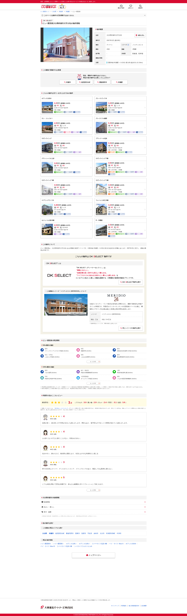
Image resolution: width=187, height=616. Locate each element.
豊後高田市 (103, 82)
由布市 (96, 533)
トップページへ (95, 555)
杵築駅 (68, 11)
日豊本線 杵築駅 (113, 62)
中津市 (119, 533)
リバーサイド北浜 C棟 (64, 546)
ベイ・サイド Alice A (116, 543)
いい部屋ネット (45, 11)
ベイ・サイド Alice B (47, 546)
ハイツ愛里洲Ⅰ (58, 543)
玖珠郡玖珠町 (110, 533)
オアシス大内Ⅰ (71, 543)
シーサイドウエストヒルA (83, 546)
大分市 (102, 533)
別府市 (83, 533)
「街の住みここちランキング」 (61, 408)
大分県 (54, 11)
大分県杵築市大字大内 (114, 35)
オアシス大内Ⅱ (84, 543)
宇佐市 (90, 533)
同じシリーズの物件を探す (132, 328)
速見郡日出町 (85, 82)
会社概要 (144, 605)
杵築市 (61, 11)
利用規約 (123, 605)
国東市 (77, 533)
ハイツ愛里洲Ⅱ (45, 543)
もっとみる (93, 361)
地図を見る (141, 35)
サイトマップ (115, 605)
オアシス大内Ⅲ (131, 543)
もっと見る (93, 490)
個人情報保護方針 (134, 605)
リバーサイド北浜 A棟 (99, 543)
